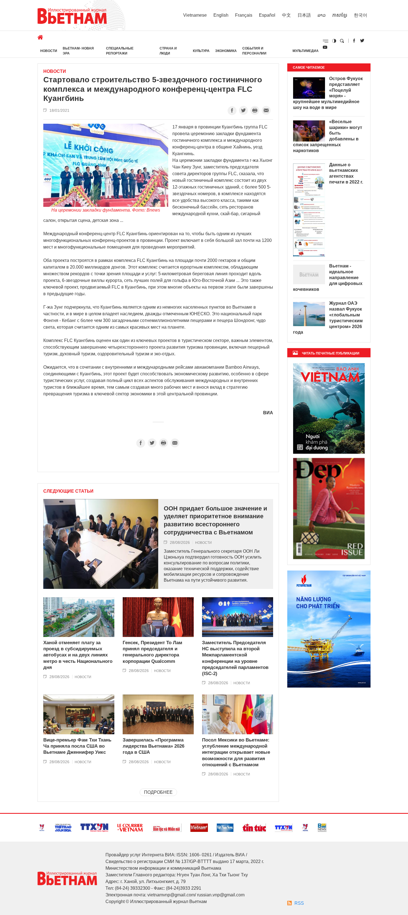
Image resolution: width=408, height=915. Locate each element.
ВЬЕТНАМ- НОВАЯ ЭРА (78, 50)
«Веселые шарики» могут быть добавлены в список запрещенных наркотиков (327, 136)
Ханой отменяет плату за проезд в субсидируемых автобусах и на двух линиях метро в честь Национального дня (77, 655)
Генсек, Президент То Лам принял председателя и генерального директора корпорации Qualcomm (152, 652)
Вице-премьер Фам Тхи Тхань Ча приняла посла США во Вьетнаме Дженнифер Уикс (77, 746)
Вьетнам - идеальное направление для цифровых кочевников (327, 277)
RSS (299, 903)
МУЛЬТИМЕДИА (306, 51)
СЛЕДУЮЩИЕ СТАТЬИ (68, 491)
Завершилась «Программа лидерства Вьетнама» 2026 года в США (153, 746)
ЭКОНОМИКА (226, 51)
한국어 (360, 15)
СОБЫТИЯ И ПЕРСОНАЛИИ (254, 50)
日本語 (304, 15)
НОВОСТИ (48, 51)
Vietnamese (195, 15)
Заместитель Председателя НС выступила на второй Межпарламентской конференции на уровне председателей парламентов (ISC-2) (235, 658)
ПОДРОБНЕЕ (158, 792)
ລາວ (322, 15)
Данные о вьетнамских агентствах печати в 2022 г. (346, 173)
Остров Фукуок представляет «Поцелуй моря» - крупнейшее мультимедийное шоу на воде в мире (328, 93)
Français (243, 15)
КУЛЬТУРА (201, 51)
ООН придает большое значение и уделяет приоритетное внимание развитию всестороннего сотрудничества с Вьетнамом (215, 520)
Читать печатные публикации (330, 353)
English (220, 15)
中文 (286, 15)
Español (267, 15)
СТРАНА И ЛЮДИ (168, 50)
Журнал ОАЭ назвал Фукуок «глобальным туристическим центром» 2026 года (328, 317)
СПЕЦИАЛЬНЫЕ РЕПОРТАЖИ (120, 50)
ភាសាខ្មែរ (339, 15)
